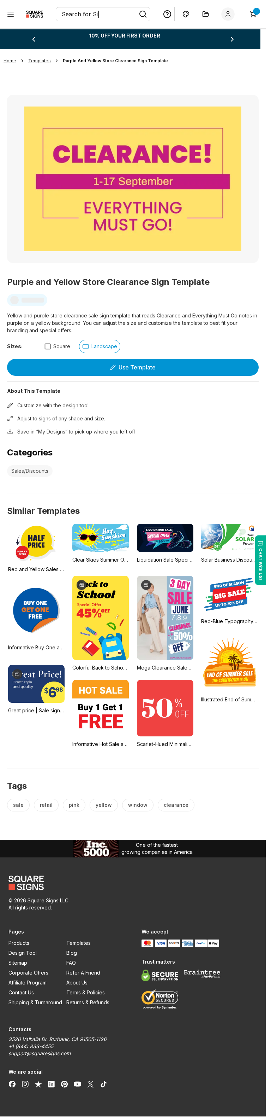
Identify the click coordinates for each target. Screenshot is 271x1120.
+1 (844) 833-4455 (30, 1046)
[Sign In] (229, 14)
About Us (77, 983)
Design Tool (22, 953)
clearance (176, 805)
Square (61, 346)
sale (18, 805)
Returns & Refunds (87, 1002)
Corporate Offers (28, 973)
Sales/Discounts (29, 471)
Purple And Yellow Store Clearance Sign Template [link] (115, 60)
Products (18, 943)
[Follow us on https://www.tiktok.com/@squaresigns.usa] (103, 1084)
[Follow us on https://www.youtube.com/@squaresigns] (77, 1084)
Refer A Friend (83, 973)
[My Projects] (205, 14)
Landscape (104, 346)
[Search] (143, 14)
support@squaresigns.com (39, 1053)
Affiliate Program (27, 983)
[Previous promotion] (33, 39)
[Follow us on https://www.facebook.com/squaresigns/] (12, 1084)
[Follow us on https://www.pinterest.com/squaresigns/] (64, 1084)
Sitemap (17, 963)
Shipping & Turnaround (35, 1002)
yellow (104, 805)
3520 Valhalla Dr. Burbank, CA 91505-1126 (57, 1039)
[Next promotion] (232, 39)
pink (74, 805)
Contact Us (21, 992)
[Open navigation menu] (11, 14)
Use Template (137, 367)
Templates (78, 943)
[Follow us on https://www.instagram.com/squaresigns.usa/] (25, 1084)
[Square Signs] (34, 14)
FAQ (71, 963)
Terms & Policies (85, 992)
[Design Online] (185, 14)
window (137, 805)
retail (46, 805)
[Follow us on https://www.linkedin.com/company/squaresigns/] (51, 1084)
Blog (71, 953)
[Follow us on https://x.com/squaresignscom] (90, 1084)
